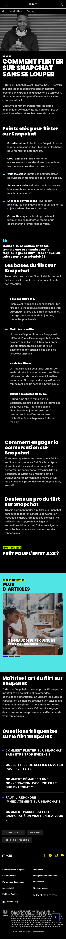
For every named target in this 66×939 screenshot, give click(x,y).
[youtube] (62, 855)
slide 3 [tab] (17, 656)
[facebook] (44, 855)
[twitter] (50, 855)
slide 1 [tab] (5, 656)
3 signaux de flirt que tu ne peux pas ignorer (31, 642)
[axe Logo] (33, 4)
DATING (35, 832)
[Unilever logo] (5, 913)
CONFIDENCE (14, 832)
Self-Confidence (17, 840)
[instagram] (56, 855)
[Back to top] (55, 917)
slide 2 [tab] (11, 656)
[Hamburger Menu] (6, 4)
